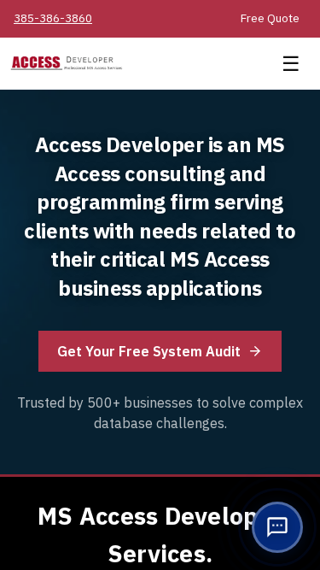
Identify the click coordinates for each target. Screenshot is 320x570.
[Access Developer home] (137, 63)
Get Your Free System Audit (149, 351)
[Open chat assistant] (277, 527)
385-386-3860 (53, 18)
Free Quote (270, 18)
